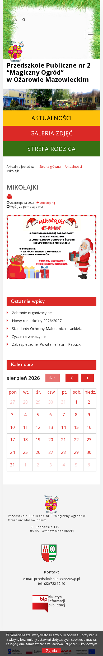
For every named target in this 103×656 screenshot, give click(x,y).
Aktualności (51, 118)
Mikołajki (22, 187)
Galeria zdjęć (51, 133)
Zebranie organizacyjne (32, 312)
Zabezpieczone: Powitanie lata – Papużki (46, 344)
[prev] (71, 378)
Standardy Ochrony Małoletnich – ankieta (47, 328)
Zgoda (51, 650)
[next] (87, 378)
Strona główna (50, 166)
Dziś (52, 378)
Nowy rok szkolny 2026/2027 (37, 320)
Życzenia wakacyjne (29, 336)
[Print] (9, 197)
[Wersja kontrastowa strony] (23, 19)
